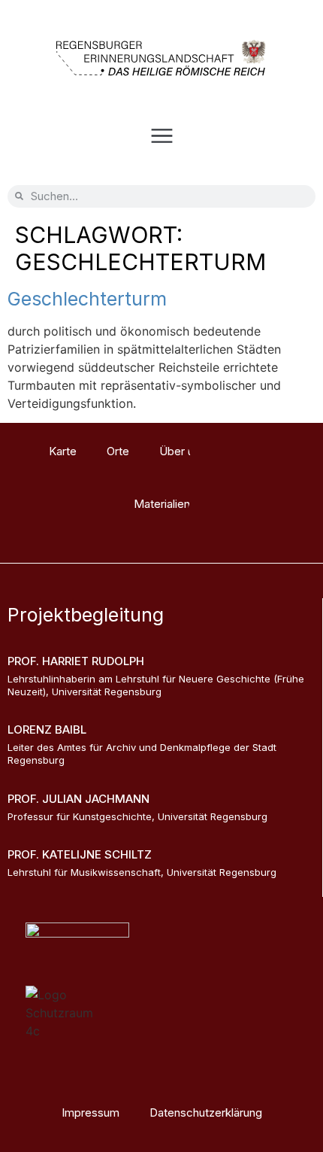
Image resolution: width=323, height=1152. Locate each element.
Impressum (90, 1112)
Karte (63, 451)
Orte (118, 451)
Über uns (182, 451)
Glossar (255, 451)
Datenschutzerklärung (205, 1112)
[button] (161, 138)
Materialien (162, 504)
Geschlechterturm (87, 298)
